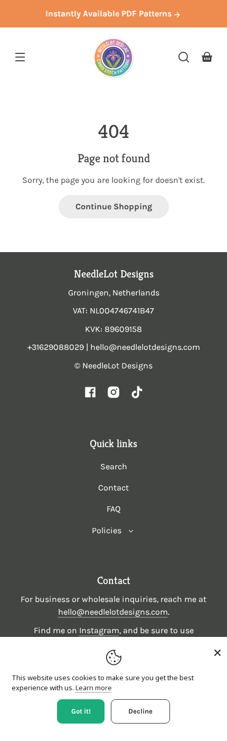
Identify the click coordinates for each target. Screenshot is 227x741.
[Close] (217, 652)
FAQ (113, 509)
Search (113, 466)
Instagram (99, 630)
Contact (113, 488)
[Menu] (20, 57)
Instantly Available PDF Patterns (109, 13)
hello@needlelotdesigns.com (113, 612)
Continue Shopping (113, 206)
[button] (183, 57)
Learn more (93, 687)
